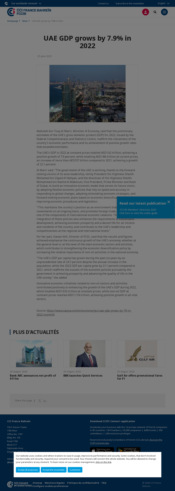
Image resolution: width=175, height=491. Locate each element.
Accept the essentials (54, 469)
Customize (75, 469)
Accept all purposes (28, 469)
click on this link (103, 462)
